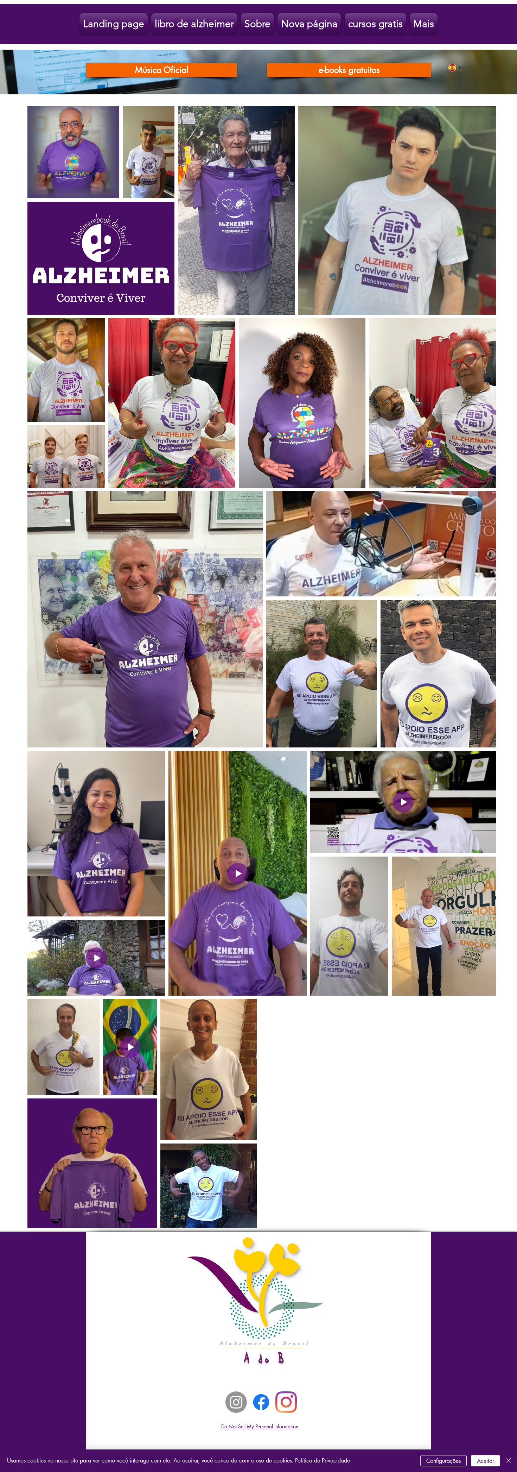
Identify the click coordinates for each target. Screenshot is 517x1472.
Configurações (443, 1461)
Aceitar (485, 1461)
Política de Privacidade (322, 1460)
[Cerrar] (508, 1460)
